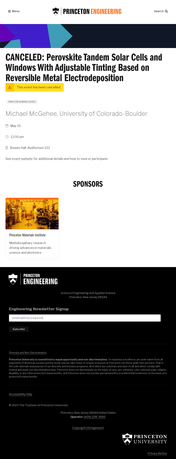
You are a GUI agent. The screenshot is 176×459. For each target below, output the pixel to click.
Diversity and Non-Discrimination (28, 352)
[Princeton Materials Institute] (32, 226)
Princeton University (144, 439)
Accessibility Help (20, 394)
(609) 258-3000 (95, 417)
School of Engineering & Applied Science (33, 279)
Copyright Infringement (88, 427)
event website (22, 159)
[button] (14, 11)
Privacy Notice (157, 453)
